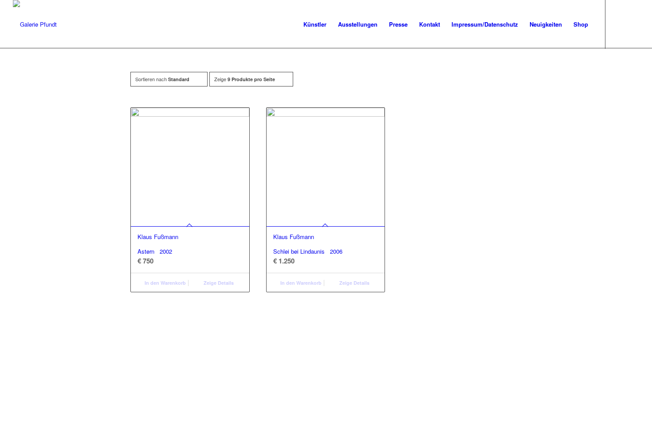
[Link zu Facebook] (619, 24)
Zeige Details (218, 282)
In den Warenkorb (164, 282)
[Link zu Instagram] (632, 24)
